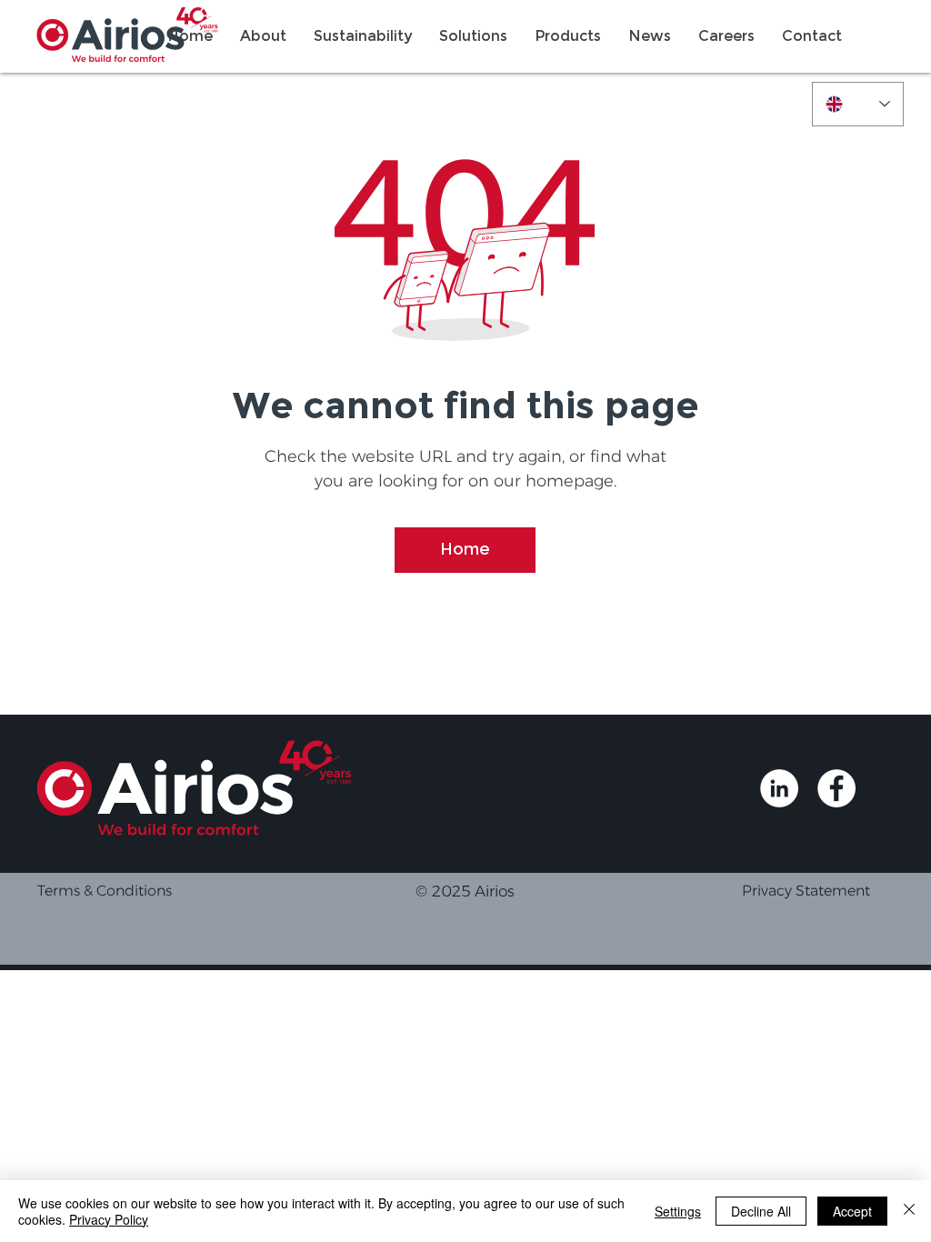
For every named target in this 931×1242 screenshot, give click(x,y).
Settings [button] (678, 1211)
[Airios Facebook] (836, 788)
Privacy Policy (108, 1219)
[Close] (909, 1211)
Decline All (761, 1211)
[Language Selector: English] (858, 104)
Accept (852, 1211)
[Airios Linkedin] (779, 788)
